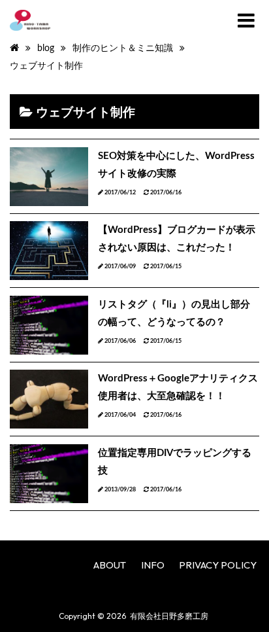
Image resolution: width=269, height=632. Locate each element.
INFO (153, 565)
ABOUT (109, 565)
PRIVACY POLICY (218, 565)
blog (45, 48)
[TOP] (14, 48)
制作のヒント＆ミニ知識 (122, 48)
